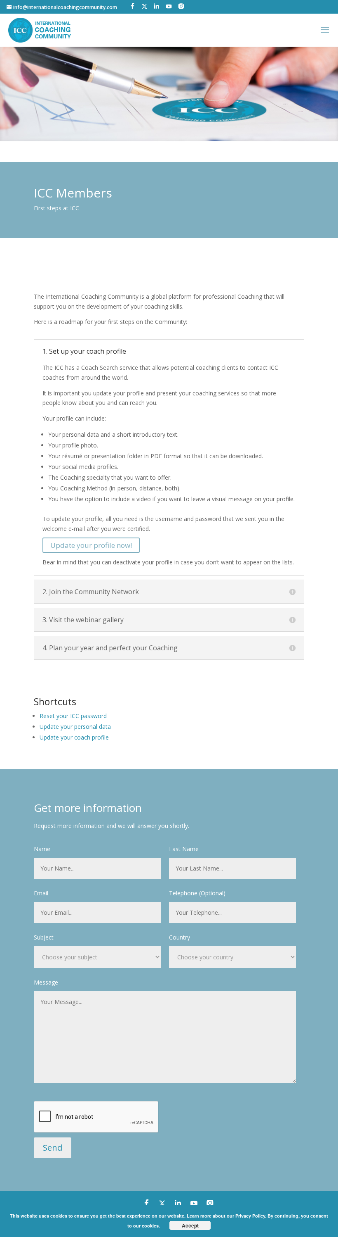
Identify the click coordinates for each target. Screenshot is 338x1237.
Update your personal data (75, 726)
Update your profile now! (91, 545)
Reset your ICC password (73, 716)
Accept (190, 1225)
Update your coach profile (74, 737)
